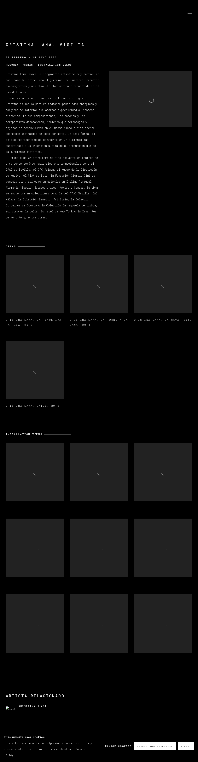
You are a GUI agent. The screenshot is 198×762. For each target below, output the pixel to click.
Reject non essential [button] (155, 746)
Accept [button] (186, 746)
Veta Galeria (29, 15)
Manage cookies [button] (118, 746)
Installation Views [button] (55, 64)
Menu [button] (189, 15)
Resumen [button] (12, 64)
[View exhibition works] (150, 74)
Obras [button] (28, 64)
